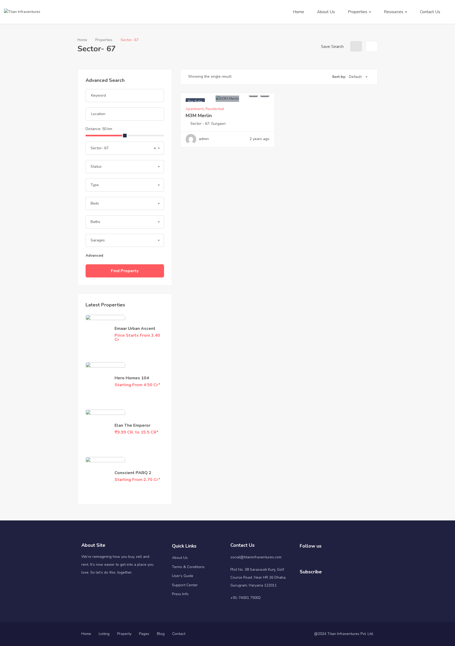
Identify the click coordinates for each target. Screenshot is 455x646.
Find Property (125, 271)
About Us (326, 12)
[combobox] (125, 148)
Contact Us (430, 12)
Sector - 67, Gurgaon (208, 123)
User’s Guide (182, 575)
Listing (104, 633)
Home (298, 12)
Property (124, 633)
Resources (394, 12)
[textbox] (124, 166)
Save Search (332, 46)
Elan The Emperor (132, 425)
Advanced (95, 255)
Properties (358, 12)
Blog (161, 633)
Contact (178, 633)
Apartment (195, 108)
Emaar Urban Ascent (135, 328)
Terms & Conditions (188, 566)
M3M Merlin (199, 115)
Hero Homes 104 (132, 378)
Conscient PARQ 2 (133, 473)
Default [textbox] (355, 76)
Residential (214, 108)
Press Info (180, 594)
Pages (144, 633)
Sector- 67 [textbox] (123, 148)
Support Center (185, 585)
